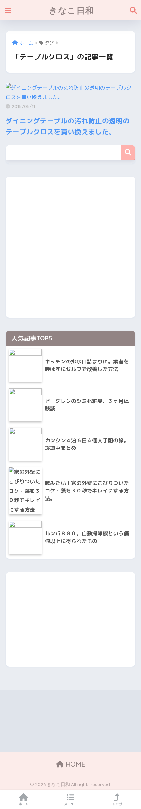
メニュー (70, 804)
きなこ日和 (71, 10)
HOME (74, 764)
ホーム (24, 804)
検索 (128, 152)
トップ (117, 804)
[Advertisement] (70, 247)
